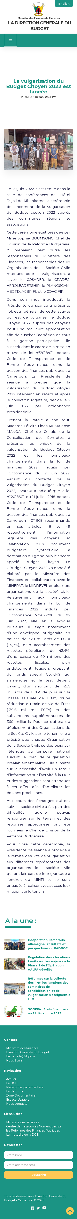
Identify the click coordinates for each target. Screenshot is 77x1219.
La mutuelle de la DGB (22, 1134)
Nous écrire (14, 1060)
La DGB (11, 1083)
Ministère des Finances (22, 1122)
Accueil (11, 1079)
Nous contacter (17, 1104)
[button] (10, 40)
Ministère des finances (22, 1048)
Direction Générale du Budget (27, 1052)
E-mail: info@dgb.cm (21, 1056)
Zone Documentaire (21, 1095)
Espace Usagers (17, 1099)
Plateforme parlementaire (25, 1087)
